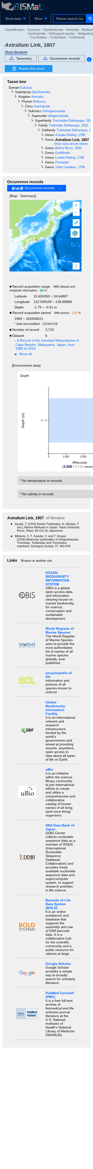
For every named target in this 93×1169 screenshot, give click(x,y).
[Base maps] (75, 233)
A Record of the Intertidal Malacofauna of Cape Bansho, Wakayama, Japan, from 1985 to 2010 (47, 344)
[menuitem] (15, 18)
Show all (25, 354)
